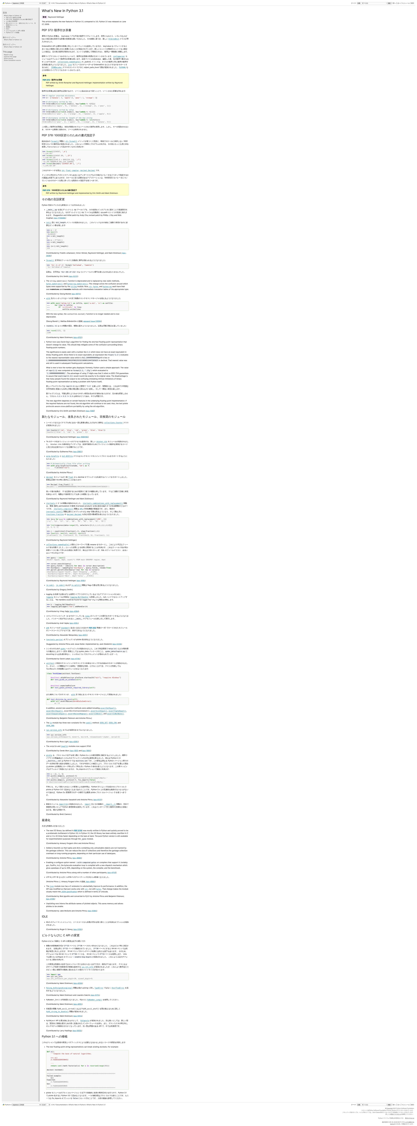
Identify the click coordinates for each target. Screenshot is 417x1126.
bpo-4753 (112, 872)
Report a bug (8, 55)
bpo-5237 (73, 276)
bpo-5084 (92, 911)
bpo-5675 (76, 294)
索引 (412, 3)
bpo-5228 (117, 644)
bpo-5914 (77, 1016)
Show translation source (12, 60)
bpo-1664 (86, 751)
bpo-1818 (80, 580)
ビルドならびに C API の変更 (15, 31)
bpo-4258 (78, 983)
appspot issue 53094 (92, 321)
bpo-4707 (77, 337)
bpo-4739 (75, 659)
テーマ (353, 3)
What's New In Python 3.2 (13, 40)
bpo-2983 (77, 451)
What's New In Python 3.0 (13, 47)
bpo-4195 (74, 623)
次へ (398, 3)
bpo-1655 (74, 751)
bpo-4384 (74, 611)
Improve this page (10, 56)
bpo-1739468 (59, 218)
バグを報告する (409, 1122)
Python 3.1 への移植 (12, 32)
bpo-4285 (73, 741)
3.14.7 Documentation (59, 3)
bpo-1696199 (82, 437)
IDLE (7, 29)
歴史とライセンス (396, 1114)
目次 (5, 12)
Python (7, 3)
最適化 (8, 27)
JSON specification (69, 892)
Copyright (390, 1108)
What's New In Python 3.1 (96, 3)
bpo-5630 (77, 1031)
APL (81, 509)
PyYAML (122, 67)
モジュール (406, 3)
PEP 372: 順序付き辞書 (13, 17)
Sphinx (392, 1124)
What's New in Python (77, 3)
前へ (394, 3)
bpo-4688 (77, 858)
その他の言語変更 (11, 21)
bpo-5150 (78, 929)
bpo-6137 (97, 800)
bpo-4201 (83, 635)
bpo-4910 (78, 1004)
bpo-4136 (50, 899)
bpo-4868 (90, 881)
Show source (8, 58)
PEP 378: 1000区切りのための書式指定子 (19, 19)
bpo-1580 (90, 411)
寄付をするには (409, 1118)
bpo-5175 (95, 995)
